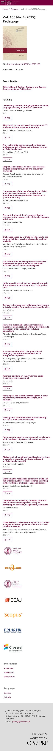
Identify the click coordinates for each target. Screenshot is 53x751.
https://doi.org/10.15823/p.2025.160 (23, 64)
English (7, 693)
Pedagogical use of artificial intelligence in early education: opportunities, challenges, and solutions (25, 397)
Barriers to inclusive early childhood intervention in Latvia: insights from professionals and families (26, 306)
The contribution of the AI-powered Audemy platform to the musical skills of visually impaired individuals (26, 217)
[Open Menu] (2, 2)
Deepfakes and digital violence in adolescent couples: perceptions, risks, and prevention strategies (23, 168)
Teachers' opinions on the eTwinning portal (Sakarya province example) (23, 377)
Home (5, 9)
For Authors (9, 672)
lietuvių (7, 697)
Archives (14, 9)
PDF (8, 118)
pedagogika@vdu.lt (21, 721)
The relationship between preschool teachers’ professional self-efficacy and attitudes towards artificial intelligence (25, 147)
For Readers (9, 668)
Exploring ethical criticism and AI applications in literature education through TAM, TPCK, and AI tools (25, 285)
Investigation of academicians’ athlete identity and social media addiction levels (24, 418)
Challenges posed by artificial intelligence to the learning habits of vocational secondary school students (25, 239)
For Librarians (9, 676)
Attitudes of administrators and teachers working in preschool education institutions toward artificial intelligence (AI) (26, 459)
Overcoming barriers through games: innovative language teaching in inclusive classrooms (25, 106)
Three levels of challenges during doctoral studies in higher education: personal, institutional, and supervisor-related (26, 524)
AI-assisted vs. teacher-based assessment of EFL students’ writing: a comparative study (25, 126)
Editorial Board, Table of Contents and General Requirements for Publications (24, 88)
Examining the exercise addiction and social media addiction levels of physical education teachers (26, 438)
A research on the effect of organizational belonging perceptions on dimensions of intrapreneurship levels (22, 353)
